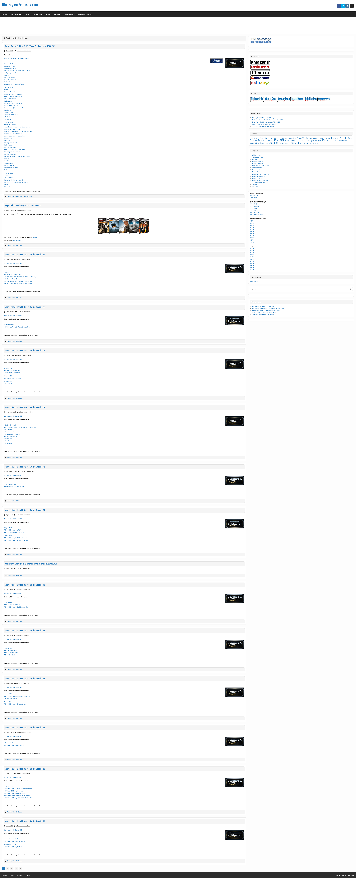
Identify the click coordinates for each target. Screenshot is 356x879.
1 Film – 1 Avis (256, 155)
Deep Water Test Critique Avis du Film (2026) (266, 122)
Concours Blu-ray (257, 170)
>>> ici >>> (35, 237)
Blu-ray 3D (316, 138)
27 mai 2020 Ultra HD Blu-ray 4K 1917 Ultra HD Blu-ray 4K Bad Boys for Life (16, 605)
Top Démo (303, 142)
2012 (267, 138)
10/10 (252, 242)
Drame (253, 140)
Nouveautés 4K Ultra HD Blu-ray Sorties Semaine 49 (25, 407)
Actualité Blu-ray (257, 157)
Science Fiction (260, 143)
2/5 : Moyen (254, 208)
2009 (254, 138)
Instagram (20, 875)
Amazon (301, 137)
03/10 (252, 227)
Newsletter (57, 14)
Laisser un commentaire (24, 51)
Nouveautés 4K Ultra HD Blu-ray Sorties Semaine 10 (25, 254)
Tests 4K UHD (37, 14)
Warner (316, 143)
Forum (48, 14)
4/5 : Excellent (254, 212)
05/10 (252, 231)
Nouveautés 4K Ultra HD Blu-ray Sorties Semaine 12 (25, 727)
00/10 (252, 221)
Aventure (309, 138)
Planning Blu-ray (12, 196)
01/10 (252, 223)
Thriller (293, 142)
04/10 (252, 229)
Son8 (266, 143)
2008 (251, 138)
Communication (257, 167)
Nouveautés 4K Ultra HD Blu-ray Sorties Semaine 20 (25, 585)
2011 (262, 138)
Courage (351, 875)
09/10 (252, 240)
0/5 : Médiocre (254, 204)
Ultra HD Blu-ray (257, 187)
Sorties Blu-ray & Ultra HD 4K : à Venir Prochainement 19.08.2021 (30, 46)
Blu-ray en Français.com (20, 5)
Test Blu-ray (256, 184)
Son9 (271, 142)
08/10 (252, 238)
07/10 (252, 236)
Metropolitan (334, 141)
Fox (296, 141)
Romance (252, 143)
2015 (279, 138)
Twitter (12, 875)
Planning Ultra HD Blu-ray (24, 196)
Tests (27, 14)
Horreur (299, 141)
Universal (311, 143)
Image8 (304, 141)
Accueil (5, 14)
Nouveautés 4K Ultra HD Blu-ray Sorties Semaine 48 (25, 467)
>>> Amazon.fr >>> (18, 240)
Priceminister (349, 141)
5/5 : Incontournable (256, 214)
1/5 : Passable (254, 206)
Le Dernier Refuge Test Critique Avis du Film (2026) (268, 120)
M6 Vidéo (327, 141)
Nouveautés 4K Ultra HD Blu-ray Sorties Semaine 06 (25, 307)
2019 (288, 138)
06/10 (252, 233)
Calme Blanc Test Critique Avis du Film (264, 124)
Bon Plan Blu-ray (16, 14)
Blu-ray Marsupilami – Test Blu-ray (263, 118)
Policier (341, 140)
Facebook (4, 875)
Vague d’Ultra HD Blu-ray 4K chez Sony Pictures (23, 205)
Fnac (293, 140)
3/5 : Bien (253, 210)
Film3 (277, 140)
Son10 (277, 142)
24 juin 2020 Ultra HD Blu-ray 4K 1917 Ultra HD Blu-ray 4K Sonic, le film (14, 530)
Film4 (284, 140)
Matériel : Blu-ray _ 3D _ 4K (260, 174)
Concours (336, 138)
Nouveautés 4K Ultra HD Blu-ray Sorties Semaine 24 (25, 510)
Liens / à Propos (70, 14)
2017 (282, 138)
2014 (275, 138)
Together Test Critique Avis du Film (263, 126)
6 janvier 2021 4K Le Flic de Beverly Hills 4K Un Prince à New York (12, 370)
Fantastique (263, 140)
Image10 (319, 140)
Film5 (288, 141)
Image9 (310, 140)
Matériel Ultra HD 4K (259, 176)
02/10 (252, 225)
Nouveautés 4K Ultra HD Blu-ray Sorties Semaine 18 (25, 630)
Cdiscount (321, 138)
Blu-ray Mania (254, 281)
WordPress (344, 875)
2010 (258, 138)
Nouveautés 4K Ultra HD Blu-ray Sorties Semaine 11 (25, 769)
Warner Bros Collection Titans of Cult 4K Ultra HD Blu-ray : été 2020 (31, 564)
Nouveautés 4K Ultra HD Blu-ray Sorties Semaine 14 (25, 678)
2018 (285, 138)
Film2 (272, 141)
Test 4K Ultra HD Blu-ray (260, 182)
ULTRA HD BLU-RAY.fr (85, 14)
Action (293, 138)
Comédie (329, 138)
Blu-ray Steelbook (257, 161)
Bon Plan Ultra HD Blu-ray (260, 165)
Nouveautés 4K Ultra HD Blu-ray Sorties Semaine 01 (25, 350)
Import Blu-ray (257, 172)
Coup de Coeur (346, 138)
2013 (271, 138)
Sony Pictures (285, 143)
